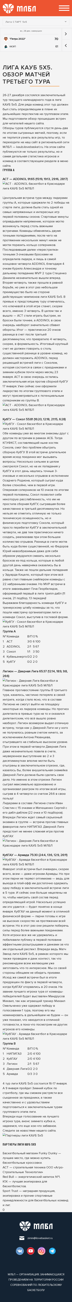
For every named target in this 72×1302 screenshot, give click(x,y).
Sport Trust (10, 1191)
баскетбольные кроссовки (22, 1163)
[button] (66, 45)
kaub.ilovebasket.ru (29, 147)
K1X (5, 1181)
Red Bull (8, 1177)
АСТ (6, 1167)
